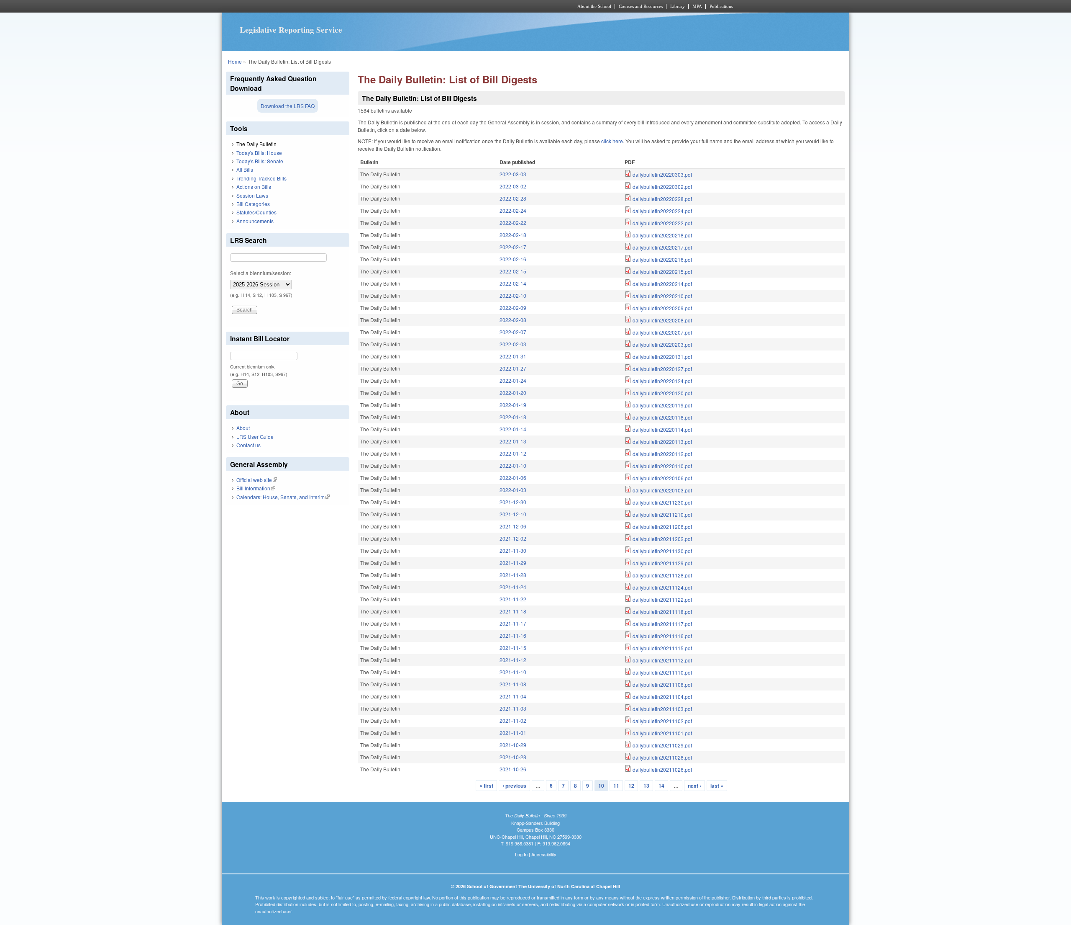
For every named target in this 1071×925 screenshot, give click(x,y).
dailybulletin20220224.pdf (662, 210)
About (243, 427)
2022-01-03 (513, 489)
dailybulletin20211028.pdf (662, 757)
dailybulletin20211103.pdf (662, 708)
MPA (697, 6)
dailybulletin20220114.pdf (662, 429)
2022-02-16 (513, 259)
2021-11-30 (513, 550)
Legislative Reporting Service (291, 30)
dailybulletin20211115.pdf (662, 648)
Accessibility (543, 854)
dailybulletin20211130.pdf (662, 550)
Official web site (256, 479)
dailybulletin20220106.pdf (662, 478)
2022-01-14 (513, 429)
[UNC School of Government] (425, 6)
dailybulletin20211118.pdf (662, 611)
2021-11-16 (513, 635)
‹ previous (514, 785)
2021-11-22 (513, 599)
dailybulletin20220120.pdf (662, 393)
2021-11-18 (513, 611)
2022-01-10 (513, 465)
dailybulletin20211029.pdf (662, 745)
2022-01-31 (513, 356)
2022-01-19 (513, 404)
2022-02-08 (513, 319)
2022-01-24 (513, 380)
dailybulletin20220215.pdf (662, 271)
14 (661, 785)
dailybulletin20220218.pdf (662, 235)
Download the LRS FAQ (288, 105)
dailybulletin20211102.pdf (662, 720)
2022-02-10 (513, 295)
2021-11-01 (513, 732)
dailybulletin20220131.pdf (662, 356)
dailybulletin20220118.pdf (662, 417)
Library (677, 6)
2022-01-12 (513, 453)
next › (694, 785)
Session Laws (252, 195)
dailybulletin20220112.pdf (662, 453)
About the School (594, 6)
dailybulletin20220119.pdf (662, 405)
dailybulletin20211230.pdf (662, 502)
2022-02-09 (513, 307)
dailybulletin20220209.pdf (662, 308)
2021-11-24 (513, 586)
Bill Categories (253, 203)
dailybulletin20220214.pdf (662, 283)
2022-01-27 (513, 368)
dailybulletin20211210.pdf (662, 514)
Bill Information (255, 488)
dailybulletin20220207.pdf (662, 332)
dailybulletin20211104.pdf (662, 696)
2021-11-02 (513, 720)
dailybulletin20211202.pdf (662, 538)
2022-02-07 (513, 331)
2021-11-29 (513, 562)
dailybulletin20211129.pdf (662, 563)
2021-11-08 (513, 684)
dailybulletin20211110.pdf (662, 672)
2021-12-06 (513, 526)
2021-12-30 (513, 501)
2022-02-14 (513, 283)
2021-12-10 (513, 514)
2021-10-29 (513, 744)
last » (716, 785)
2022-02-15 (513, 271)
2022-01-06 (513, 477)
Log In (521, 854)
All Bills (244, 169)
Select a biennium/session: (260, 272)
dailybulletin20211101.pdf (662, 733)
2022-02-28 (513, 198)
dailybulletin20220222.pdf (662, 223)
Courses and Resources (641, 6)
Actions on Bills (253, 186)
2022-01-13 (513, 441)
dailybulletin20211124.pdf (662, 587)
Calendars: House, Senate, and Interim (283, 496)
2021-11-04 (513, 696)
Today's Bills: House (259, 152)
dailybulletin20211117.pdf (662, 623)
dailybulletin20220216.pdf (662, 259)
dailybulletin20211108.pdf (662, 684)
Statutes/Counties (256, 212)
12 (631, 785)
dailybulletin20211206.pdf (662, 526)
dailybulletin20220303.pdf (662, 174)
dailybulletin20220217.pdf (662, 247)
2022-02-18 (513, 234)
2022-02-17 (513, 246)
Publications (721, 6)
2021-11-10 (513, 671)
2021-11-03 (513, 708)
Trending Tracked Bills (261, 178)
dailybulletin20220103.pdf (662, 490)
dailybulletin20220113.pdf (662, 441)
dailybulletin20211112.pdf (662, 660)
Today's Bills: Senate (259, 161)
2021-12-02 (513, 538)
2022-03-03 (513, 174)
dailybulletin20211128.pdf (662, 575)
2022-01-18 (513, 416)
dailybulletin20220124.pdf (662, 380)
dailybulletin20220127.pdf (662, 368)
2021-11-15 (513, 647)
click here (612, 140)
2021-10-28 (513, 756)
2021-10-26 (513, 769)
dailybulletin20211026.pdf (662, 769)
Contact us (248, 444)
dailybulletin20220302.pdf (662, 186)
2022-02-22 (513, 222)
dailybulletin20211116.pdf (662, 635)
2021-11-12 (513, 659)
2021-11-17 (513, 623)
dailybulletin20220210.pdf (662, 295)
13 (646, 785)
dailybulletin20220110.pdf (662, 465)
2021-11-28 (513, 574)
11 (616, 785)
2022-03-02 (513, 186)
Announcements (255, 220)
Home (235, 61)
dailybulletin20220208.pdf (662, 320)
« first (486, 785)
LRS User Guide (255, 436)
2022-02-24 (513, 210)
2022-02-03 (513, 344)
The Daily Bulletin (256, 143)
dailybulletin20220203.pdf (662, 344)
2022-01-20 (513, 392)
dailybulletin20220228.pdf (662, 198)
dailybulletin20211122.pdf (662, 599)
